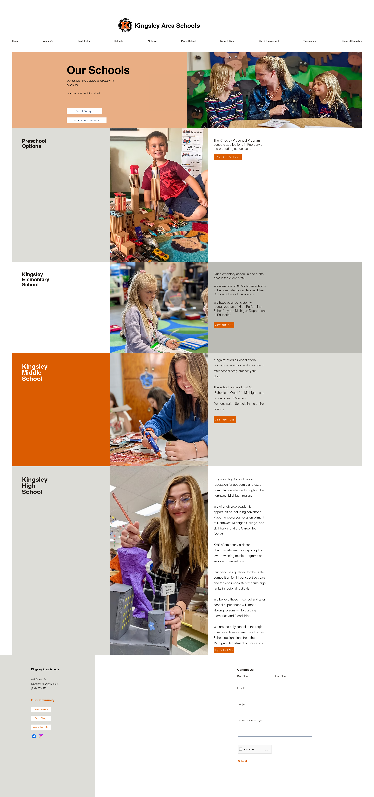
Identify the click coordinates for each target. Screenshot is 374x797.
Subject (242, 704)
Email (240, 688)
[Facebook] (34, 736)
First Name (243, 676)
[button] (48, 41)
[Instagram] (41, 736)
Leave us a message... (251, 720)
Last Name (281, 676)
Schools (188, 25)
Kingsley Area (155, 25)
